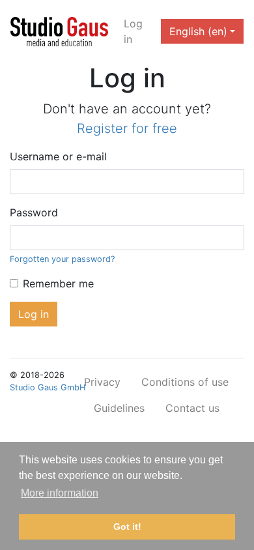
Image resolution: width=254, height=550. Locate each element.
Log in (133, 31)
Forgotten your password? (62, 259)
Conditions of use (185, 381)
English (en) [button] (198, 31)
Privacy (102, 381)
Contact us (192, 407)
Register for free (127, 128)
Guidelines (119, 407)
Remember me (58, 283)
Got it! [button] (127, 526)
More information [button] (59, 493)
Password (34, 212)
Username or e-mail (58, 156)
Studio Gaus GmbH (47, 387)
